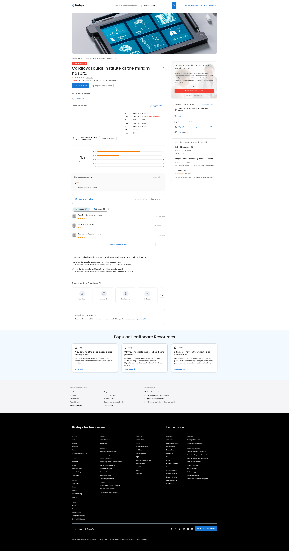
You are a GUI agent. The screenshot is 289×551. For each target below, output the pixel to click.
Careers (169, 467)
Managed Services (193, 440)
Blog (167, 457)
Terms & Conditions (79, 539)
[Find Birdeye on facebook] (171, 528)
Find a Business (192, 465)
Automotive (140, 440)
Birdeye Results (171, 477)
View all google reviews (118, 244)
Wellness (139, 474)
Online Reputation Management (111, 462)
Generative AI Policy (127, 539)
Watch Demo (171, 447)
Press (168, 460)
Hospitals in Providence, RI (154, 399)
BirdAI (74, 505)
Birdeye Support (192, 472)
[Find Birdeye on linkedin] (180, 528)
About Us (169, 440)
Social (74, 465)
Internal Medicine (110, 395)
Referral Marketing (106, 468)
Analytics (75, 509)
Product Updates (172, 463)
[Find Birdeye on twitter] (175, 528)
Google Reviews (105, 475)
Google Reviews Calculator (196, 451)
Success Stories (171, 470)
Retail (138, 470)
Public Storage (141, 463)
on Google (98, 215)
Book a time (170, 450)
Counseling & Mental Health (114, 402)
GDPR (106, 539)
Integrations (76, 512)
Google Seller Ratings (79, 453)
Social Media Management (109, 492)
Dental (138, 443)
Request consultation (103, 85)
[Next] (162, 296)
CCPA (117, 539)
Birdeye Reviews (171, 474)
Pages (74, 450)
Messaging (75, 484)
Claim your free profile (194, 91)
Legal (137, 457)
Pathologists (108, 405)
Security (100, 539)
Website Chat (105, 472)
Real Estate (139, 467)
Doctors (73, 395)
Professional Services (194, 443)
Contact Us (170, 484)
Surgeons (107, 392)
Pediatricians (75, 402)
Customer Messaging (107, 465)
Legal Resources (171, 480)
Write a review (191, 5)
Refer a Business (193, 475)
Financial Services (142, 447)
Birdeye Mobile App (78, 519)
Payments (75, 475)
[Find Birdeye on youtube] (188, 528)
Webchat (75, 462)
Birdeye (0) (100, 209)
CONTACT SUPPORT (206, 529)
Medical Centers (76, 405)
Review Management (107, 455)
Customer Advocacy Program (197, 479)
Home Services (141, 453)
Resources (170, 453)
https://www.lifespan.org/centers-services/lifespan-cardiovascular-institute (196, 127)
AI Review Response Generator (197, 455)
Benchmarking (77, 494)
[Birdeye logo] (78, 5)
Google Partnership (78, 516)
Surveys (74, 487)
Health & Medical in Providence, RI (156, 395)
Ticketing (75, 497)
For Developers (192, 468)
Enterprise (103, 443)
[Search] (174, 5)
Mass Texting (76, 472)
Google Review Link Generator (197, 458)
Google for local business (108, 451)
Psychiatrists (74, 399)
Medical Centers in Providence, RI (156, 392)
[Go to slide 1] (193, 86)
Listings (74, 440)
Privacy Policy (91, 539)
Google (184, 132)
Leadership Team (172, 443)
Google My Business (107, 479)
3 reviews (89, 77)
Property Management (143, 460)
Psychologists (109, 399)
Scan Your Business (194, 462)
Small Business (105, 440)
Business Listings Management (111, 485)
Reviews (75, 443)
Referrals (75, 447)
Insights (75, 490)
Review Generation (106, 458)
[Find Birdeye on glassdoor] (192, 528)
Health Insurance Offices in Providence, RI (159, 402)
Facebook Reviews (106, 482)
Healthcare (90, 58)
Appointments (77, 468)
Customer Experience (107, 489)
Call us (180, 116)
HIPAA (112, 539)
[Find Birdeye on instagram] (184, 528)
